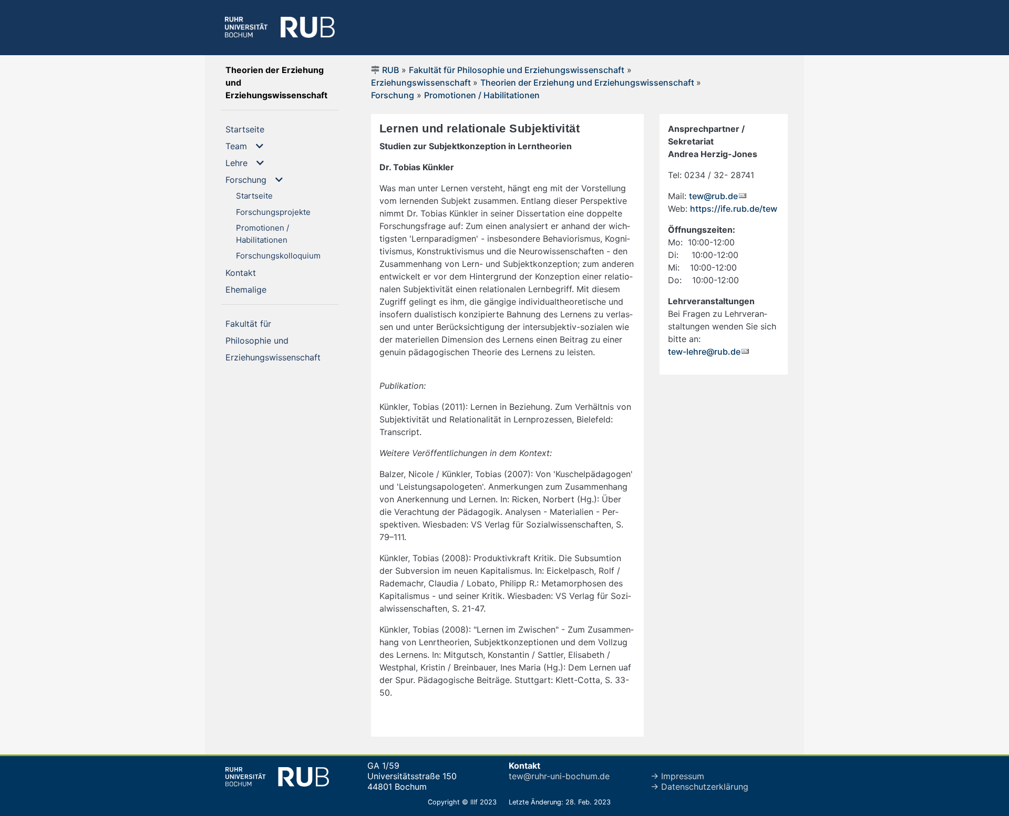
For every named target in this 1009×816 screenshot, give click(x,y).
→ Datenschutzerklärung (699, 786)
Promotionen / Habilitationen (482, 95)
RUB (390, 70)
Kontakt (255, 272)
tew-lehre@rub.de (704, 351)
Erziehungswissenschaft (422, 82)
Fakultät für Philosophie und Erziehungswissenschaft (516, 70)
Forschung (392, 95)
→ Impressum (677, 776)
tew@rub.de (713, 196)
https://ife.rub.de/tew (733, 208)
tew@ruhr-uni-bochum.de (559, 776)
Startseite (261, 129)
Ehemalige (266, 289)
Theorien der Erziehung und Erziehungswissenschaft (281, 82)
